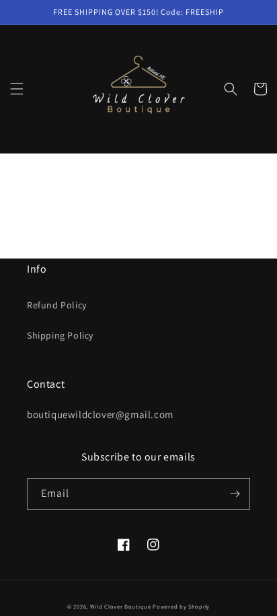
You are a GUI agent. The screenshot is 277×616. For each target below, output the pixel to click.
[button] (17, 89)
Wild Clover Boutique (120, 606)
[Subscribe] (234, 494)
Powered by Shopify (181, 606)
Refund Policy (57, 305)
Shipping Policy (60, 335)
